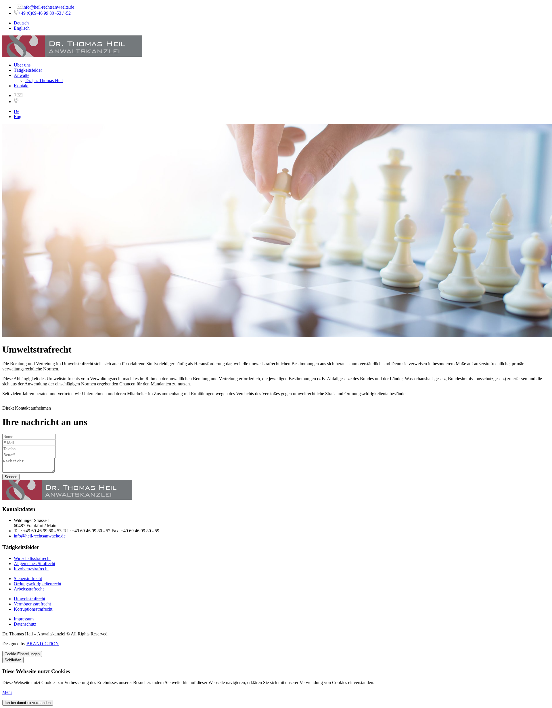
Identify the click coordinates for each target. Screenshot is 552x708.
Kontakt (21, 85)
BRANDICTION (42, 643)
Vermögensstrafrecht (32, 603)
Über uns (22, 65)
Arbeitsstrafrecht (29, 588)
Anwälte (21, 75)
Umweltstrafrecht (29, 598)
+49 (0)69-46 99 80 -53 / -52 (44, 13)
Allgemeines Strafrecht (34, 563)
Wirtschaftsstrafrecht (32, 558)
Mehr (7, 692)
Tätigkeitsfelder (28, 70)
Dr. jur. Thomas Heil (44, 80)
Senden (11, 477)
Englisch (22, 28)
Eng (17, 116)
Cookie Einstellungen (22, 654)
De (16, 111)
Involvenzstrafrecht (31, 568)
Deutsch (21, 22)
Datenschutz (25, 624)
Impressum (24, 618)
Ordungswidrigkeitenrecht (37, 583)
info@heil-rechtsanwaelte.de (48, 7)
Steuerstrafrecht (28, 578)
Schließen (13, 660)
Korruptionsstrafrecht (33, 609)
